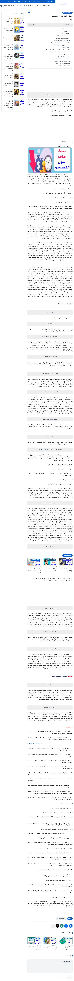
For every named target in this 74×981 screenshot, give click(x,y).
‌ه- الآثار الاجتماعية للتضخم (63, 66)
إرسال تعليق (67, 961)
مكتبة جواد (63, 4)
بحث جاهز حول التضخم (64, 29)
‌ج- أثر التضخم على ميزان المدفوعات (61, 61)
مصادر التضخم (66, 47)
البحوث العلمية (47, 5)
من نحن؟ (10, 1)
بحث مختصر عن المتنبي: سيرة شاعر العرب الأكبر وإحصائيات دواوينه (8, 57)
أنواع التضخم (67, 31)
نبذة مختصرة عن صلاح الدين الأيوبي (8, 76)
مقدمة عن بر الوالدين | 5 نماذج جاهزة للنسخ (8, 39)
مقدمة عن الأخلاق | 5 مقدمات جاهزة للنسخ (8, 21)
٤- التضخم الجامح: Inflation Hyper (62, 40)
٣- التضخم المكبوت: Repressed (63, 38)
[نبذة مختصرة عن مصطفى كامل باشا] (19, 84)
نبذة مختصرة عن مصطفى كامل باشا (8, 84)
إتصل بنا (33, 1)
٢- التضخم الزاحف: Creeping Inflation (61, 36)
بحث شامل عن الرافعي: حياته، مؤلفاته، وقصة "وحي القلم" (8, 67)
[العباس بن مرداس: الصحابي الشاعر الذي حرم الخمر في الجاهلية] (19, 92)
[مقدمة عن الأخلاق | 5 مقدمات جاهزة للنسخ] (19, 21)
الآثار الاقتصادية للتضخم (64, 54)
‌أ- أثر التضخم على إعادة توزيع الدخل (62, 56)
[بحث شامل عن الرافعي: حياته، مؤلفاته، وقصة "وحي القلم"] (19, 66)
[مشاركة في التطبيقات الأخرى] (53, 926)
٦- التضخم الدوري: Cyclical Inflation (61, 45)
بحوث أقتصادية (62, 304)
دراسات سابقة (19, 5)
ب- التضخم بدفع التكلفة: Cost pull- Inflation (59, 52)
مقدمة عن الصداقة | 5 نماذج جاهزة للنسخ (8, 30)
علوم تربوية (11, 5)
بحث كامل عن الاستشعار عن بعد (67, 948)
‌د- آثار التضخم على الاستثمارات (62, 63)
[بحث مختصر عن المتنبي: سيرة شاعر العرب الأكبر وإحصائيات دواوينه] (19, 55)
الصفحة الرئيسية (50, 1)
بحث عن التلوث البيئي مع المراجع (50, 948)
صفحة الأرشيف (17, 1)
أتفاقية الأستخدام (26, 1)
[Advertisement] (50, 82)
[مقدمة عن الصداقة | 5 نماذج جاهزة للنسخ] (19, 29)
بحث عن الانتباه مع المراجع (52, 569)
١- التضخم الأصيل (66, 33)
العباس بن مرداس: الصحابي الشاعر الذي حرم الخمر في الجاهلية (8, 94)
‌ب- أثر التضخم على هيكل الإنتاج (62, 59)
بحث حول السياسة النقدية (59, 676)
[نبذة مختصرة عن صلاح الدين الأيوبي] (19, 76)
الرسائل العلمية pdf (29, 5)
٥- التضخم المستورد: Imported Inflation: (60, 42)
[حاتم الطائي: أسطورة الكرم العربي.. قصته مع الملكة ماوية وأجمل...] (19, 103)
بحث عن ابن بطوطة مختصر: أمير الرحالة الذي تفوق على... (8, 47)
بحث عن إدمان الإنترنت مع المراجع (66, 569)
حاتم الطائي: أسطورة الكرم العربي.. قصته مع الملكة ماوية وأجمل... (8, 105)
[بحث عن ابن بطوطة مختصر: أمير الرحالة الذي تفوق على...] (19, 47)
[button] (66, 926)
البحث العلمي (38, 5)
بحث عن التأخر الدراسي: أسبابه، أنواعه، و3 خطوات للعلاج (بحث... (34, 571)
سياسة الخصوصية (41, 1)
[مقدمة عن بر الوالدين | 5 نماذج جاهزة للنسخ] (19, 38)
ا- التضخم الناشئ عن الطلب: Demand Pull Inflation (58, 49)
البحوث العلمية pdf (67, 12)
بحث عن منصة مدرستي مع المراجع (34, 948)
